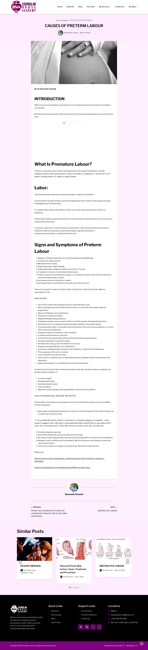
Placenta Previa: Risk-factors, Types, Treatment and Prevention (73, 569)
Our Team (91, 7)
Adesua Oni (69, 577)
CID (136, 646)
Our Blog (132, 7)
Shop (80, 7)
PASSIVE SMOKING (30, 566)
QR (124, 646)
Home (59, 7)
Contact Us (119, 7)
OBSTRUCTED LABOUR (107, 509)
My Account (104, 7)
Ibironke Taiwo (30, 570)
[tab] (69, 587)
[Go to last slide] (20, 561)
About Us (70, 7)
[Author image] (21, 570)
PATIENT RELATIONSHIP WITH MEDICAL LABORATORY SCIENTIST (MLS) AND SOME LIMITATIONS (49, 511)
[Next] (127, 561)
